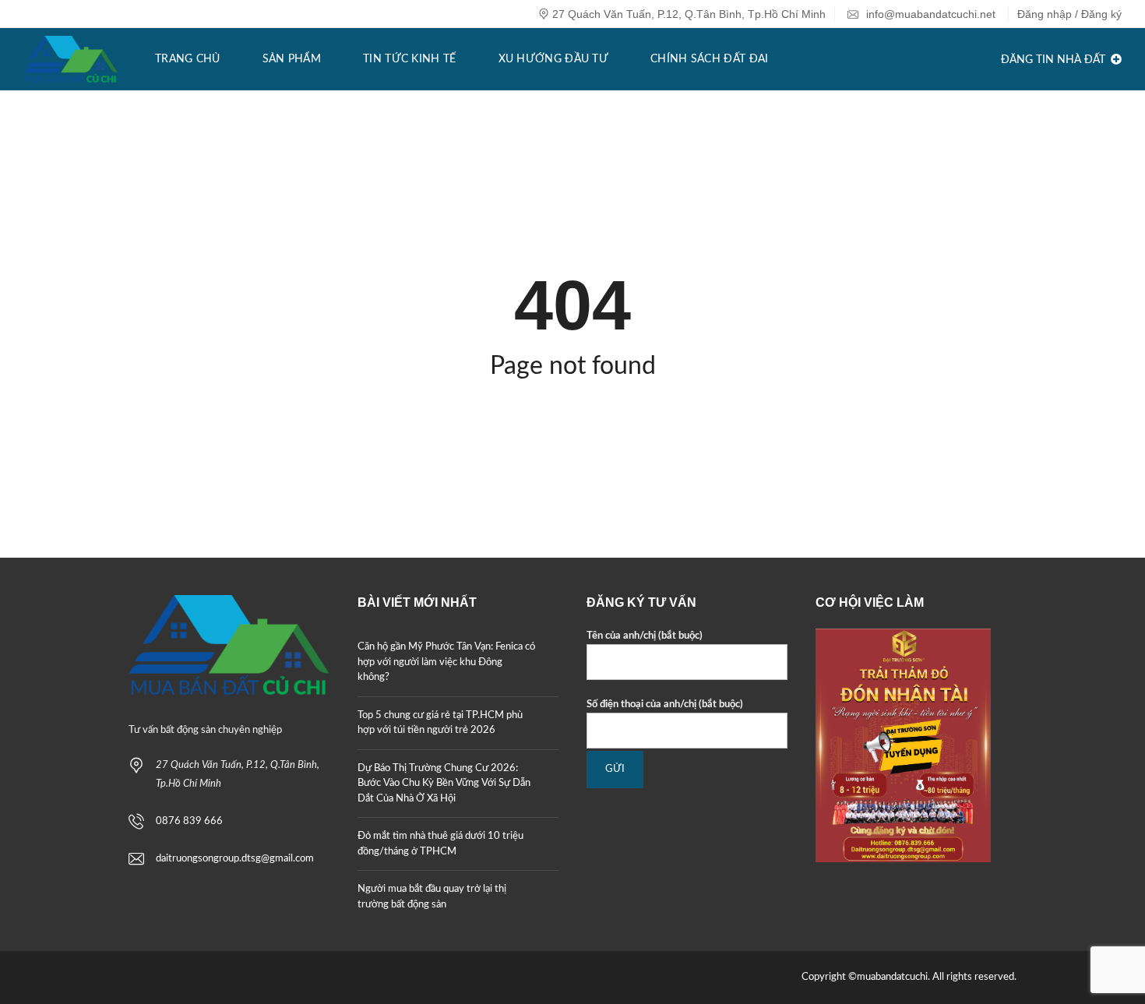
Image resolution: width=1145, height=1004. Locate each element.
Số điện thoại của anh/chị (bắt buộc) (665, 704)
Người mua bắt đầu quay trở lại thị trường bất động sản (432, 897)
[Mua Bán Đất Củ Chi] (70, 59)
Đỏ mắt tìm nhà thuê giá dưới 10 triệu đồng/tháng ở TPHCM (440, 844)
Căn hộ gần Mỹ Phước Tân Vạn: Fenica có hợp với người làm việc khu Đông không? (446, 662)
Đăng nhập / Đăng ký (1069, 14)
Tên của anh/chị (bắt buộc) (645, 636)
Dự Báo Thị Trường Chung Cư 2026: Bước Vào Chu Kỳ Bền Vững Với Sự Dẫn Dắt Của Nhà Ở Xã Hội (444, 783)
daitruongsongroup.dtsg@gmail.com (235, 859)
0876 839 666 (189, 821)
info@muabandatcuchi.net (929, 14)
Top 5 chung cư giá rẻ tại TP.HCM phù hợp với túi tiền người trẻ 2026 (440, 723)
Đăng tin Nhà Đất (1054, 60)
